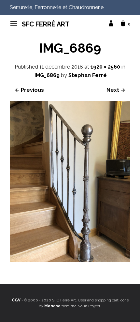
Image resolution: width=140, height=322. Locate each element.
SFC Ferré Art (46, 24)
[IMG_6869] (70, 260)
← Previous (29, 90)
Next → (115, 90)
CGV (16, 300)
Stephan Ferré (87, 75)
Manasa (52, 306)
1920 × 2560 (105, 67)
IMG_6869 (47, 75)
